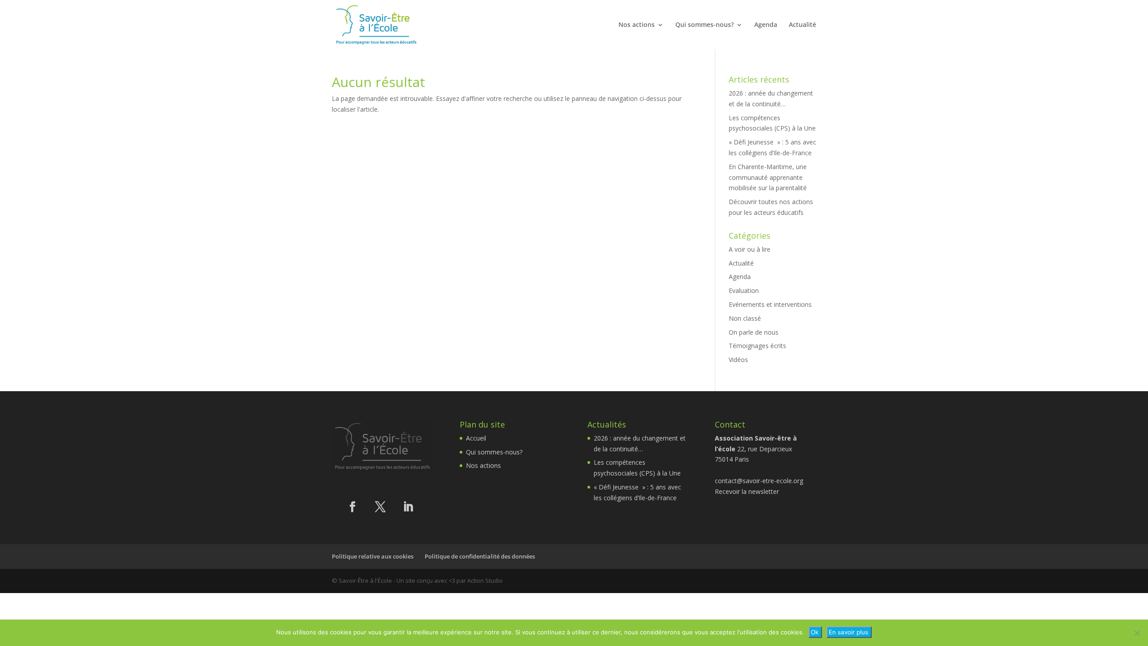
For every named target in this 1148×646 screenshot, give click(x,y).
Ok (814, 632)
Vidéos (738, 359)
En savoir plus (848, 632)
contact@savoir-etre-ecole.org (759, 480)
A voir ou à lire (749, 249)
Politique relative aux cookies (372, 556)
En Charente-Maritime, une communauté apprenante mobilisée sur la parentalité (768, 177)
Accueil (476, 438)
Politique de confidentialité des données (480, 556)
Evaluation (744, 290)
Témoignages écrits (757, 345)
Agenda (765, 25)
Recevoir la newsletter (747, 491)
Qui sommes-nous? (704, 25)
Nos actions (636, 25)
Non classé (745, 318)
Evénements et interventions (770, 304)
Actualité (802, 25)
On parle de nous (753, 332)
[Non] (1136, 633)
